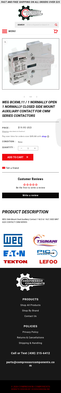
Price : (6, 128)
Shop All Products (30, 305)
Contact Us (30, 316)
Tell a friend (12, 168)
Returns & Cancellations (30, 337)
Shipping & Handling (30, 343)
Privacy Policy (30, 332)
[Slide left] (24, 97)
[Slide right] (37, 97)
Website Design (19, 389)
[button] (16, 31)
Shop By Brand (30, 310)
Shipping (5, 131)
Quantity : (8, 147)
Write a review (30, 195)
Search (21, 25)
